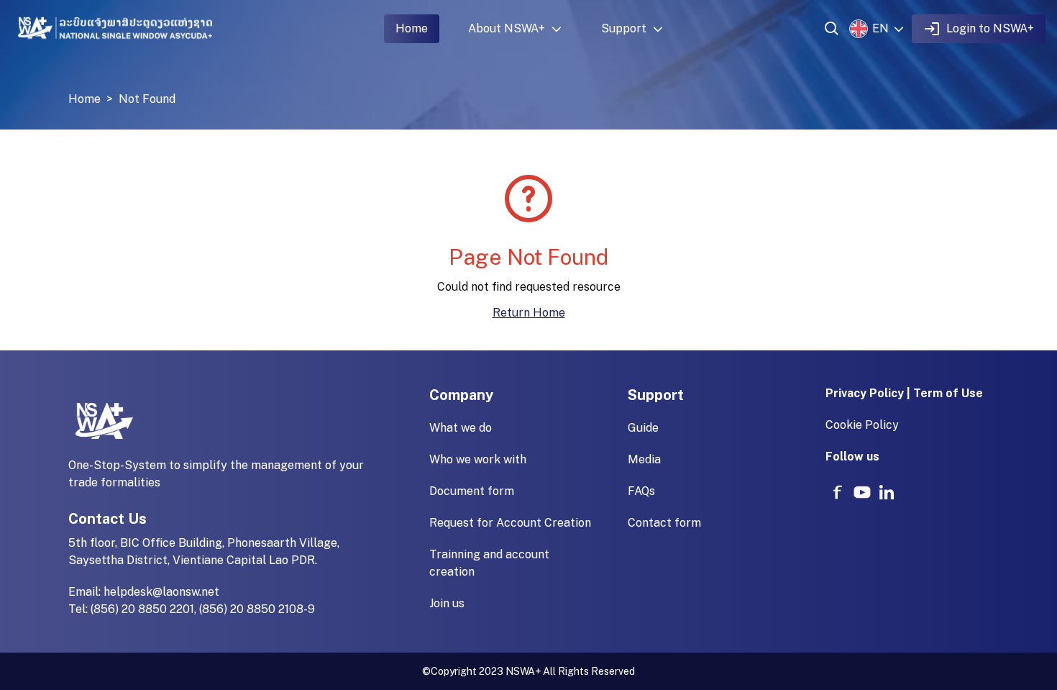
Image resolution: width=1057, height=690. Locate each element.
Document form (471, 491)
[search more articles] (832, 28)
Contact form (664, 523)
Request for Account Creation (510, 523)
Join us (447, 603)
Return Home (529, 312)
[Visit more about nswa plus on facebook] (837, 492)
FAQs (641, 491)
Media (644, 459)
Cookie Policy (862, 425)
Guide (643, 428)
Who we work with (477, 459)
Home (411, 28)
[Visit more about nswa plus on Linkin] (886, 492)
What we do (460, 428)
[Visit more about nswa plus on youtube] (862, 492)
